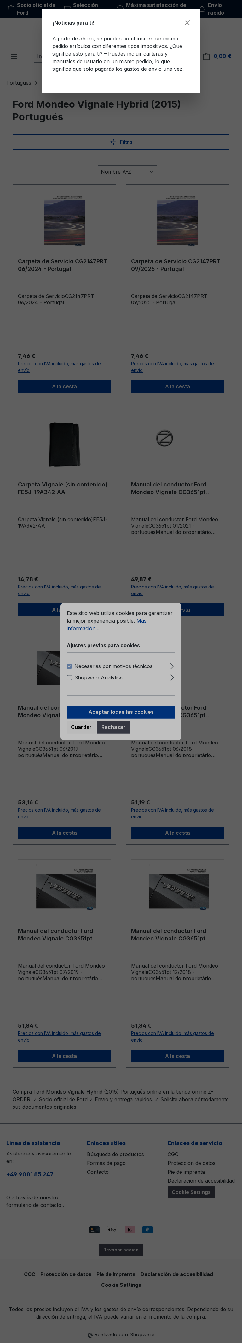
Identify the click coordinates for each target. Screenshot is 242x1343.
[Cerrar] (187, 23)
